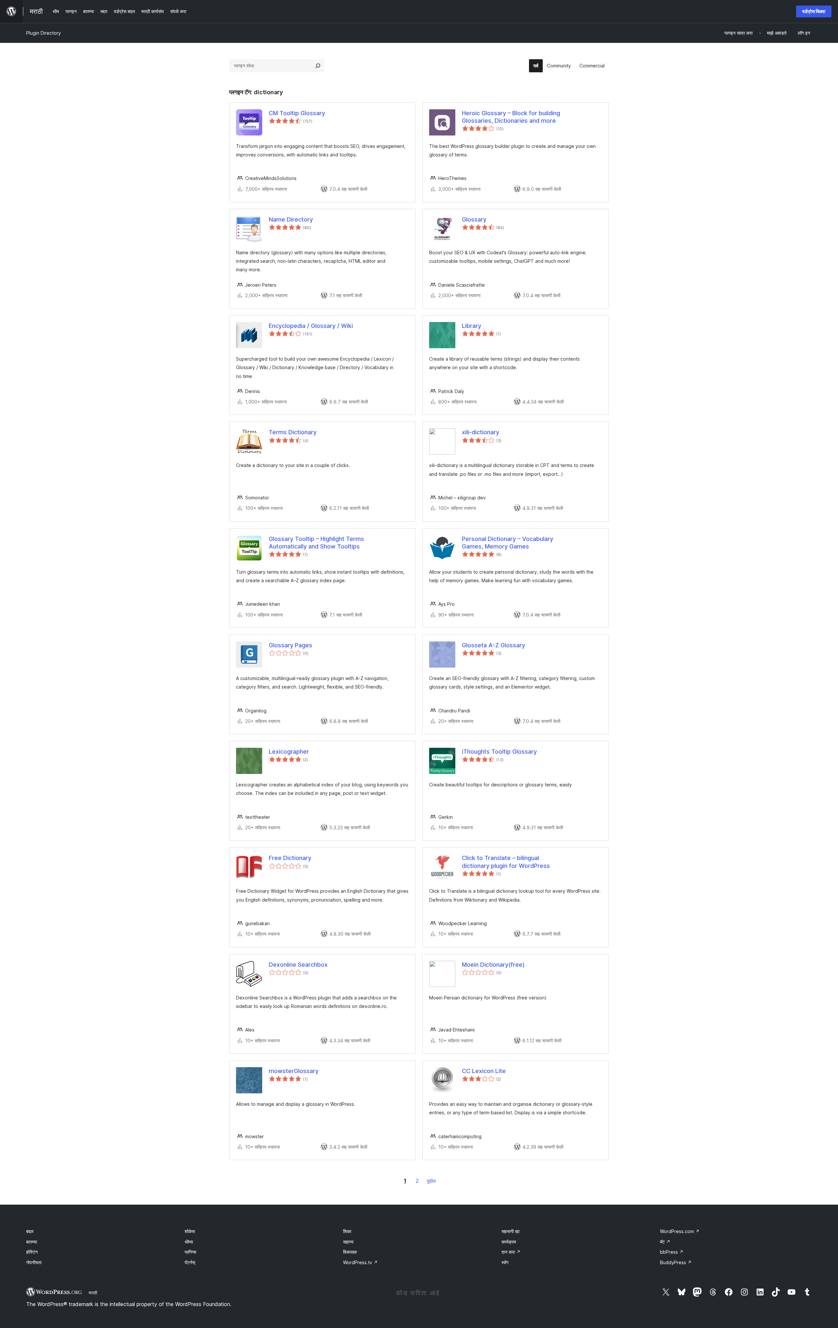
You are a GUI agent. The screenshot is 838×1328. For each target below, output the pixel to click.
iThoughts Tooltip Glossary (499, 751)
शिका (347, 1231)
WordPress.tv (360, 1262)
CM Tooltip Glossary (297, 113)
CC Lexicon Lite (484, 1071)
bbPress (671, 1252)
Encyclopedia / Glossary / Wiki (311, 325)
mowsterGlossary (294, 1071)
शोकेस (190, 1231)
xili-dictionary (480, 432)
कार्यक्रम (508, 1242)
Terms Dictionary (293, 432)
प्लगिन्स (190, 1252)
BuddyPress (676, 1262)
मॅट (665, 1242)
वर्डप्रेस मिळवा (813, 11)
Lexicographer (289, 751)
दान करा (510, 1252)
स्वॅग (504, 1262)
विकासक (350, 1252)
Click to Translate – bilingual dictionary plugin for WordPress (506, 861)
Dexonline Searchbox (298, 964)
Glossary (474, 219)
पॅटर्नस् (190, 1262)
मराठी (93, 1292)
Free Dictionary (290, 857)
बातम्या (31, 1242)
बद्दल (29, 1231)
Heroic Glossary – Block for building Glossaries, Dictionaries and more (511, 117)
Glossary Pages (290, 645)
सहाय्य (348, 1242)
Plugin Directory (43, 33)
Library (471, 325)
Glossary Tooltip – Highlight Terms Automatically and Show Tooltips (316, 542)
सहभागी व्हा (510, 1231)
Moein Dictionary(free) (493, 964)
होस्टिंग (32, 1252)
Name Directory (291, 219)
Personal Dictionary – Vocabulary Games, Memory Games (507, 542)
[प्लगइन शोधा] (317, 65)
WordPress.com (680, 1231)
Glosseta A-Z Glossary (493, 645)
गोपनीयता (34, 1262)
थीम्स (189, 1242)
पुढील (431, 1181)
